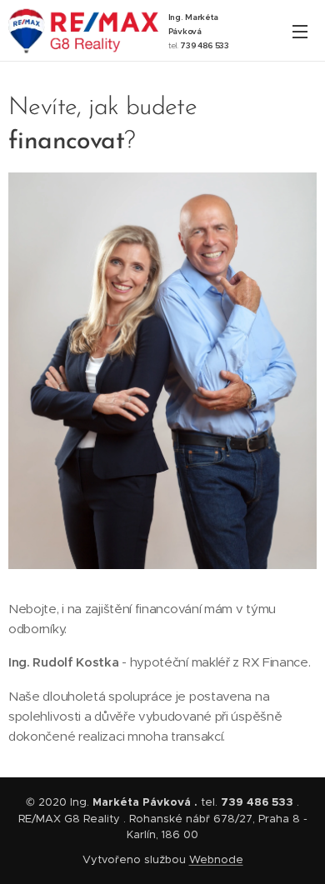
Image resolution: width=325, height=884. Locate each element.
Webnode (216, 859)
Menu (300, 30)
